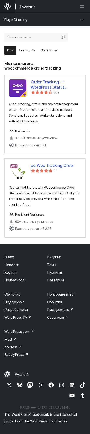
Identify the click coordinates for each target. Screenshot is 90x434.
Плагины (54, 272)
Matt (10, 339)
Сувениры (57, 317)
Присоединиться (61, 294)
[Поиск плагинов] (63, 37)
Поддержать (60, 309)
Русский (22, 374)
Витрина (54, 257)
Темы (51, 265)
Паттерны (55, 280)
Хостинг (11, 272)
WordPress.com (19, 331)
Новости (11, 265)
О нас (9, 257)
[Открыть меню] (83, 6)
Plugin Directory (16, 20)
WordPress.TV (18, 317)
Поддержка (14, 302)
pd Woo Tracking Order (52, 165)
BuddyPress (16, 354)
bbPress (13, 347)
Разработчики (16, 309)
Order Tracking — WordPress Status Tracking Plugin (48, 85)
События (54, 302)
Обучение (12, 294)
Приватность (15, 280)
